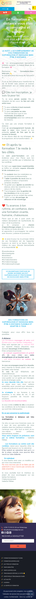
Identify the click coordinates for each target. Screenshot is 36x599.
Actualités (7, 579)
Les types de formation (11, 564)
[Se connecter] (18, 12)
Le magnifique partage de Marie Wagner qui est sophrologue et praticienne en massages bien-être (18, 274)
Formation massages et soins (13, 558)
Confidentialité (13, 597)
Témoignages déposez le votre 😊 (14, 573)
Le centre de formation (11, 585)
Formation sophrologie (11, 561)
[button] (4, 9)
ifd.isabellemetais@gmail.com (13, 530)
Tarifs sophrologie (10, 570)
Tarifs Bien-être (9, 567)
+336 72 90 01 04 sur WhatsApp (15, 527)
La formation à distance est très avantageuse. (18, 418)
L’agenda (6, 582)
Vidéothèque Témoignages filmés (14, 576)
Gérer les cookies (24, 597)
